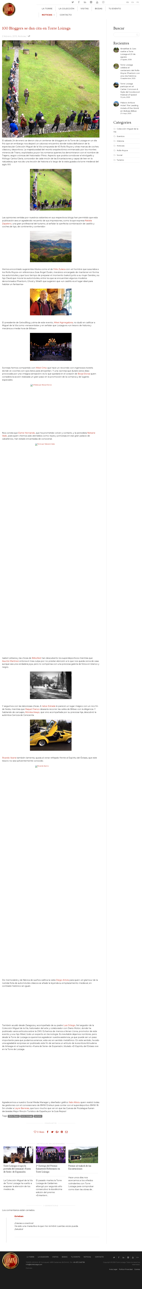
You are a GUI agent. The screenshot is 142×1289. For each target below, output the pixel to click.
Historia (120, 141)
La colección (66, 8)
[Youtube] (97, 2)
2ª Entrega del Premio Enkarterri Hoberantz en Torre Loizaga (48, 1169)
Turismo (120, 160)
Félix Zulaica (59, 269)
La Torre (47, 8)
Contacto (66, 15)
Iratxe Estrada (48, 706)
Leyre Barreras (22, 1108)
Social (119, 155)
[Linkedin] (85, 2)
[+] (18, 1155)
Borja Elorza (84, 374)
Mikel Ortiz (41, 368)
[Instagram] (103, 2)
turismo (38, 1116)
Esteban (19, 1216)
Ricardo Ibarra (9, 758)
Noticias (47, 15)
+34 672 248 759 (79, 1262)
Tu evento (115, 8)
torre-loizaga (26, 1116)
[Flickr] (91, 2)
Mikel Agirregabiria (63, 322)
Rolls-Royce (14, 1116)
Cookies (137, 1269)
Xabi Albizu (74, 1102)
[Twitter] (72, 2)
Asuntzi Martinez (10, 661)
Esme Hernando (26, 433)
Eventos (120, 136)
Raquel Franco (32, 709)
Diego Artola (62, 980)
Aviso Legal (113, 1269)
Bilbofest (36, 658)
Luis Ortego (69, 1025)
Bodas (98, 8)
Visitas (85, 8)
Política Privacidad (126, 1269)
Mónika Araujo (32, 712)
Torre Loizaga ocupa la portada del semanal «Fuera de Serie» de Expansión (17, 1169)
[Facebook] (79, 2)
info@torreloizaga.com (34, 1264)
